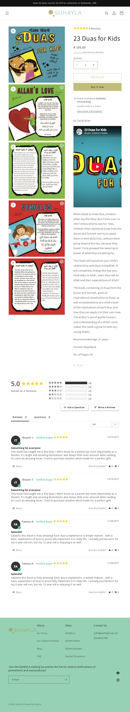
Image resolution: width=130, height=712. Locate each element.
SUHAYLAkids (72, 640)
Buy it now (97, 87)
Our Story (42, 633)
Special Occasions (75, 656)
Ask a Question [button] (76, 407)
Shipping (77, 52)
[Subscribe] (65, 680)
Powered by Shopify (32, 704)
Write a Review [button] (106, 407)
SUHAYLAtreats (73, 648)
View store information (89, 111)
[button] (7, 13)
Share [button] (80, 365)
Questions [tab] (40, 417)
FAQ (39, 656)
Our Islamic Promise (48, 640)
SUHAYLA (70, 633)
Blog (39, 648)
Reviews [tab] (18, 417)
